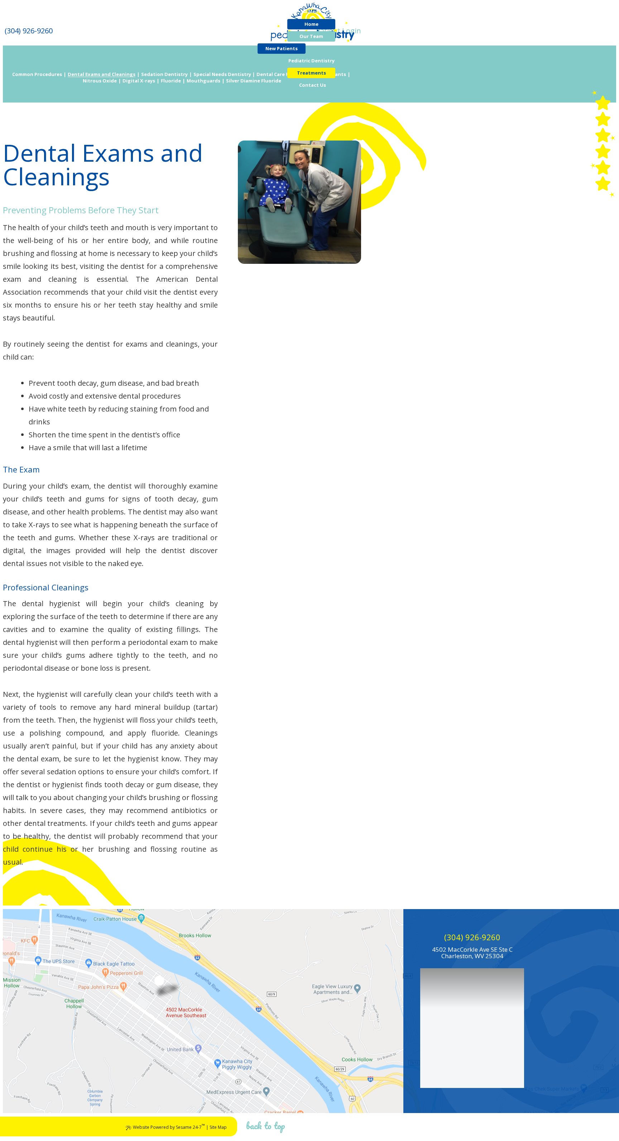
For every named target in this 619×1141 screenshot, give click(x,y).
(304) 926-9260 (472, 937)
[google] (602, 135)
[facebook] (602, 119)
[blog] (602, 167)
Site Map (218, 1127)
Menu (315, 11)
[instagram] (602, 183)
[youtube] (602, 151)
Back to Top (265, 1125)
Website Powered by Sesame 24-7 (169, 1126)
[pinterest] (602, 103)
